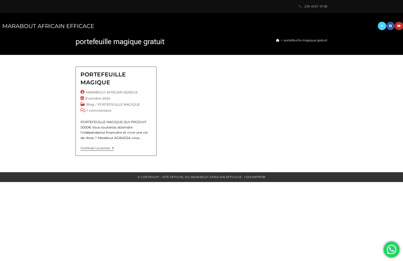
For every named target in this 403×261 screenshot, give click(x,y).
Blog (90, 104)
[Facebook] (390, 26)
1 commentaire (99, 110)
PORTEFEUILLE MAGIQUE (119, 104)
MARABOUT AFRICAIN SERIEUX (112, 92)
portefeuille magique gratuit (305, 40)
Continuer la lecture (97, 149)
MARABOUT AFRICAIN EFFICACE (48, 26)
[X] (382, 26)
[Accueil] (277, 40)
